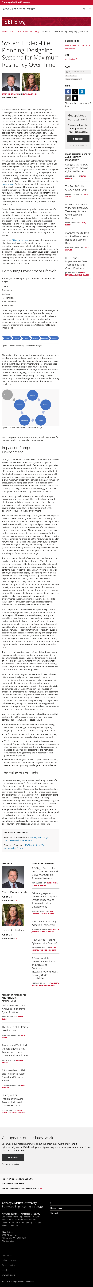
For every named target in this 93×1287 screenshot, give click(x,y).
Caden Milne (52, 883)
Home (5, 31)
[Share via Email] (68, 98)
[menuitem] (19, 9)
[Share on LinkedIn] (82, 91)
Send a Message (8, 900)
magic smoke (8, 184)
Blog (37, 31)
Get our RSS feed (79, 145)
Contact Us (7, 1255)
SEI (51, 1203)
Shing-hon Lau (50, 950)
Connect (54, 1213)
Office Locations (9, 1260)
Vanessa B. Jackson (47, 985)
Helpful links (56, 1208)
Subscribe (78, 138)
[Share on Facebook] (68, 91)
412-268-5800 (8, 1241)
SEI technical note (20, 240)
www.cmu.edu (8, 1275)
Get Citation (70, 59)
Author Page (7, 897)
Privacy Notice (8, 1265)
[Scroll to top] (89, 1281)
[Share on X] (75, 91)
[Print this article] (75, 98)
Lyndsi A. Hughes (39, 885)
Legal (4, 1270)
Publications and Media (21, 31)
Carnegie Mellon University (21, 1281)
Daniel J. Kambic (19, 1112)
